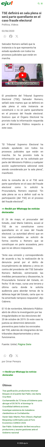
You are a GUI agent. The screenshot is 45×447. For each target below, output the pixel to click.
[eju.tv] (7, 3)
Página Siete (24, 344)
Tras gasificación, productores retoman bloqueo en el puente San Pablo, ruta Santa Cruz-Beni (21, 394)
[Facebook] (11, 36)
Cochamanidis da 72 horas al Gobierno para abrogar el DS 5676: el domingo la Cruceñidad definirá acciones (22, 403)
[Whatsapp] (5, 36)
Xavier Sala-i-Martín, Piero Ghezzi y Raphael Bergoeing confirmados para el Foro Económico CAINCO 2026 (21, 420)
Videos (14, 24)
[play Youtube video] (22, 75)
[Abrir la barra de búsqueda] (38, 3)
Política (6, 24)
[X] (17, 36)
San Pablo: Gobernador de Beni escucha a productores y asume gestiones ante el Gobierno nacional (21, 429)
